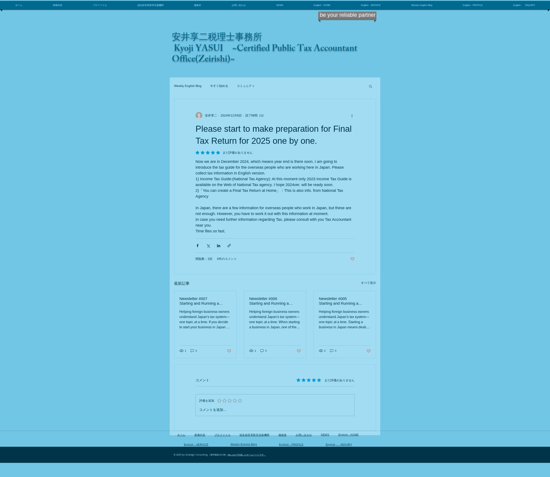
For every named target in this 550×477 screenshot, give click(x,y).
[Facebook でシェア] (198, 246)
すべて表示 (368, 283)
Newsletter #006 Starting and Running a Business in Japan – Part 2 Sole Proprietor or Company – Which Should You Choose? (275, 301)
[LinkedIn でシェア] (219, 246)
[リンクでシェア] (229, 246)
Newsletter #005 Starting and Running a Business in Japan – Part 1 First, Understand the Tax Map (345, 301)
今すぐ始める (219, 86)
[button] (370, 86)
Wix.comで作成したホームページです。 (247, 455)
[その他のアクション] (351, 115)
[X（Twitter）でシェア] (208, 246)
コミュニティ (246, 86)
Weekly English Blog (188, 86)
